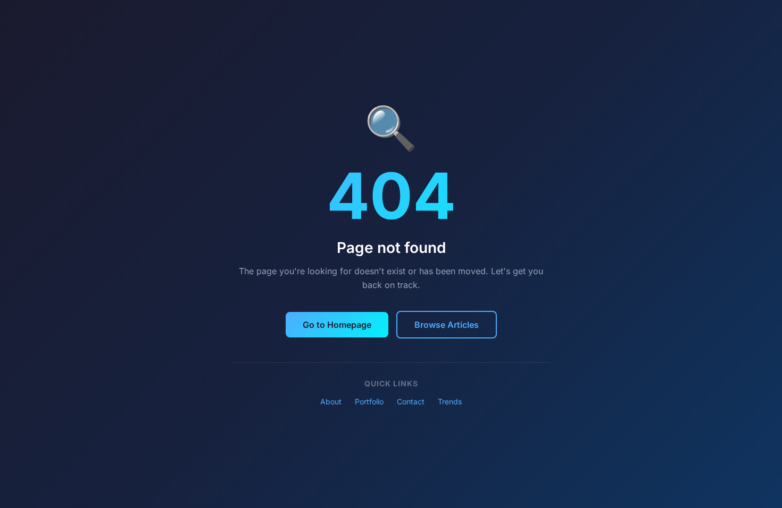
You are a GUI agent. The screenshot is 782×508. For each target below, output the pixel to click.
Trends (450, 401)
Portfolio (369, 401)
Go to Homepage (337, 324)
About (331, 401)
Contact (411, 401)
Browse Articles (446, 324)
